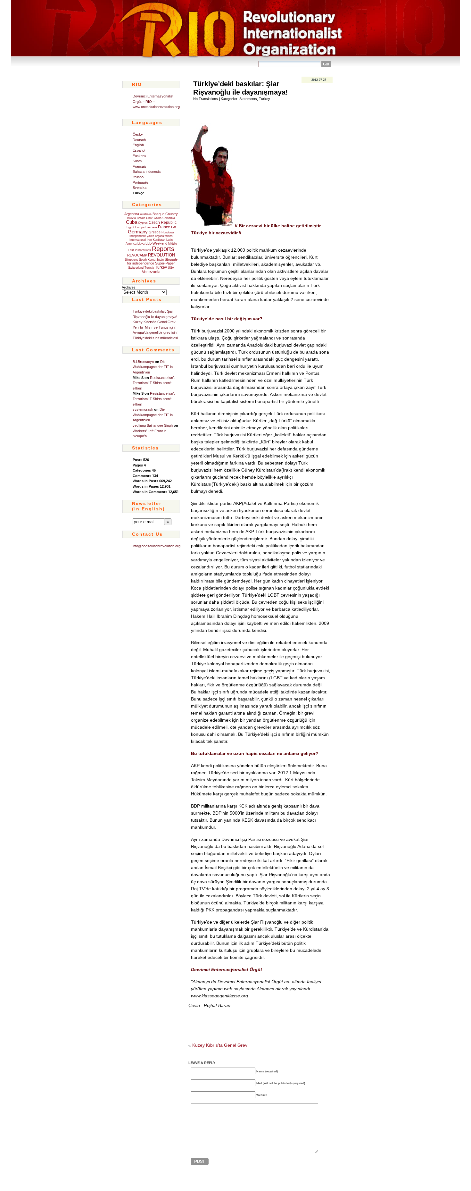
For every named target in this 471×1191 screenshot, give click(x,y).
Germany (138, 231)
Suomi (137, 161)
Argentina (131, 214)
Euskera (139, 156)
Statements (248, 99)
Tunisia (149, 267)
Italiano (138, 177)
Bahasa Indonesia (147, 171)
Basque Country (165, 214)
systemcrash (143, 409)
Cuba (131, 222)
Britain (141, 218)
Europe (140, 227)
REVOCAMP (137, 255)
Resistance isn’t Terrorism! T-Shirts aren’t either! (154, 383)
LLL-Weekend (156, 243)
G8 (173, 227)
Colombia (168, 218)
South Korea (147, 259)
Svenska (139, 187)
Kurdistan (159, 239)
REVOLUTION (161, 255)
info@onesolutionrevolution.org (156, 546)
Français (139, 166)
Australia (146, 214)
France (164, 227)
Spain (160, 259)
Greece (155, 232)
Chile (149, 218)
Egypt (130, 227)
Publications (143, 250)
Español (139, 150)
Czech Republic (163, 222)
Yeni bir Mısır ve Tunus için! (155, 327)
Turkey (161, 267)
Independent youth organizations (151, 236)
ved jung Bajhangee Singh (153, 425)
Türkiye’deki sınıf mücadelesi (155, 338)
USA (171, 267)
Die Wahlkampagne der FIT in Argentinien (153, 367)
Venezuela (151, 272)
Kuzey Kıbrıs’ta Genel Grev (154, 322)
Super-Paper (165, 263)
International (137, 239)
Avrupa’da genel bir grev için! (155, 332)
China (157, 218)
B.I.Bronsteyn (143, 362)
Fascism (151, 227)
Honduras (167, 232)
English (138, 145)
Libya (141, 243)
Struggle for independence (152, 261)
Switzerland (136, 267)
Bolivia (131, 218)
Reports (163, 248)
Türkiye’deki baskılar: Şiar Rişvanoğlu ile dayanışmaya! (240, 88)
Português (141, 182)
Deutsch (139, 140)
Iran (149, 239)
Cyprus (143, 222)
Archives (129, 287)
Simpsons (131, 259)
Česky (138, 134)
